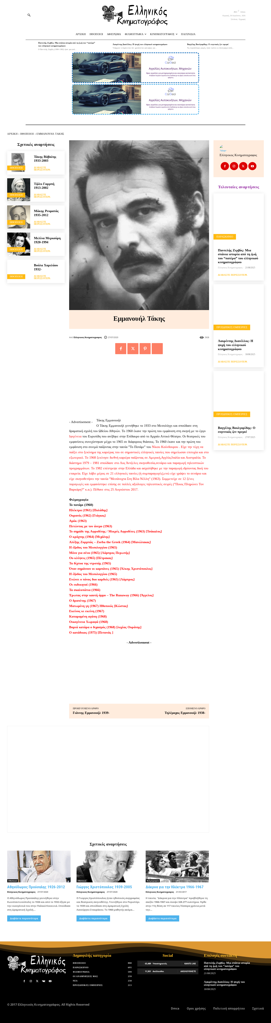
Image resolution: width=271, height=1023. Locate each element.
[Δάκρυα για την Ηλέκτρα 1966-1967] (177, 866)
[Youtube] (252, 166)
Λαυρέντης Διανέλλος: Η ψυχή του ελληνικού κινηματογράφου (140, 44)
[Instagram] (234, 166)
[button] (29, 15)
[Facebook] (120, 348)
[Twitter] (132, 348)
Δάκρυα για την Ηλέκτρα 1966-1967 (175, 887)
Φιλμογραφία (153, 880)
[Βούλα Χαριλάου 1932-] (18, 271)
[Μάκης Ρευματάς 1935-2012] (18, 216)
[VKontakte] (43, 981)
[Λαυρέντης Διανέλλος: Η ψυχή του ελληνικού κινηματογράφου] (105, 46)
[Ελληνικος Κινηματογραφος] (239, 148)
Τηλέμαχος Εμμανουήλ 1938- (185, 713)
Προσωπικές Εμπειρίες (231, 327)
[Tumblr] (157, 348)
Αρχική (12, 134)
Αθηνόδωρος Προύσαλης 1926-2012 (36, 887)
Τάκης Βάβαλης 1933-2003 (45, 159)
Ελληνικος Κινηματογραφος (88, 337)
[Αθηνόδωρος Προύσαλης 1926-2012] (39, 866)
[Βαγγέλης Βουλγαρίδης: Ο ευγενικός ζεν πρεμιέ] (180, 46)
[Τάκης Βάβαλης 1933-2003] (18, 162)
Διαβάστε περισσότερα (42, 168)
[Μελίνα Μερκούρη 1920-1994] (18, 244)
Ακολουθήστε (188, 971)
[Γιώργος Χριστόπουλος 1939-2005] (108, 866)
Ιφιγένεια (75, 436)
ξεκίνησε (103, 457)
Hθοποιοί (27, 134)
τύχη (196, 447)
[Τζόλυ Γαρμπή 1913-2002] (18, 189)
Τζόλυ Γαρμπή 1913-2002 (44, 186)
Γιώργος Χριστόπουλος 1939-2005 (104, 887)
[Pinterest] (145, 348)
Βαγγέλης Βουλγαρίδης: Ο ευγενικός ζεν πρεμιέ (208, 44)
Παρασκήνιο (224, 236)
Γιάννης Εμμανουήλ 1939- (91, 713)
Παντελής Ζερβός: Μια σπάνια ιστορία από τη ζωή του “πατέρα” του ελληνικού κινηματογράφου (238, 256)
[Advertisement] (139, 388)
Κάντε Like (190, 963)
